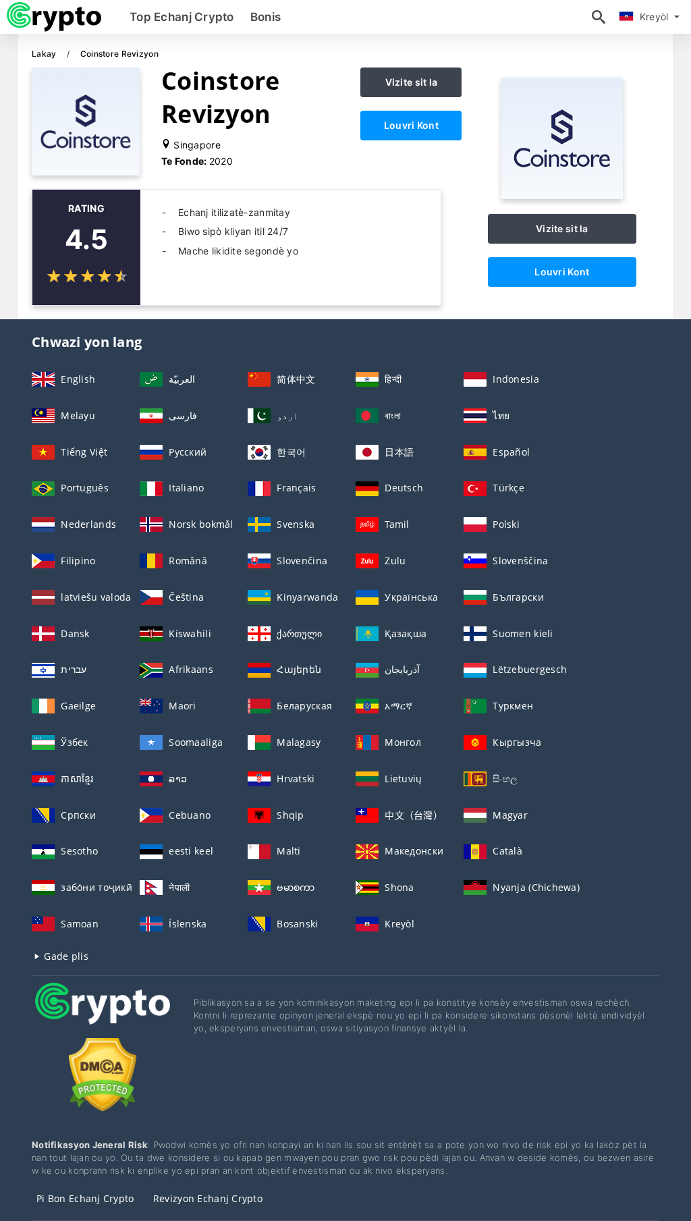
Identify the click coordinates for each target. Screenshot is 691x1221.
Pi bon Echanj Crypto (85, 1198)
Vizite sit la (411, 82)
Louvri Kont (411, 125)
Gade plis (64, 956)
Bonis (265, 17)
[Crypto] (102, 1016)
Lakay (45, 54)
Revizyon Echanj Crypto (207, 1198)
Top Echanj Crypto (182, 17)
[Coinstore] (562, 195)
